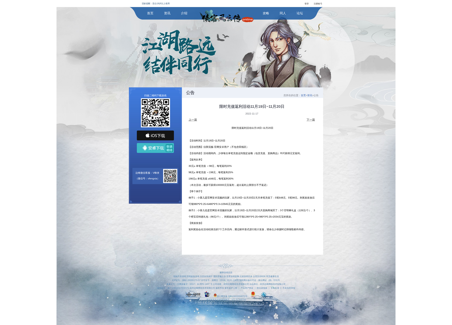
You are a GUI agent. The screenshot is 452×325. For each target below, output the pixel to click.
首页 (150, 13)
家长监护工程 (231, 288)
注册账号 (318, 3)
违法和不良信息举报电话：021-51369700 (226, 300)
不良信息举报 (288, 288)
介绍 (184, 13)
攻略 (266, 13)
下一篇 (311, 119)
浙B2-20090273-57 (191, 280)
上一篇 (193, 119)
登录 (307, 3)
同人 (283, 13)
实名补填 (275, 288)
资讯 (167, 13)
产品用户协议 (247, 288)
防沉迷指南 (262, 288)
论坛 (300, 13)
